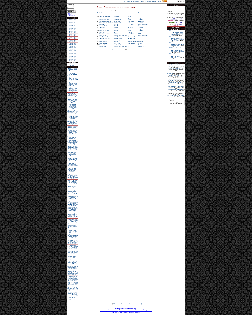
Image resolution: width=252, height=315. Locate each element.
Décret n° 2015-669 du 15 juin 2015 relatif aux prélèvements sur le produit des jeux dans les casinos (72, 81)
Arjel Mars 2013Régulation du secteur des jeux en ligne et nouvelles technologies (72, 142)
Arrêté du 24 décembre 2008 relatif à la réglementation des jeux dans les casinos (73, 247)
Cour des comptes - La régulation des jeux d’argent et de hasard (72, 76)
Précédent (113, 50)
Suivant (132, 50)
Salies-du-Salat (103, 43)
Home (125, 1)
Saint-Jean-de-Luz (103, 18)
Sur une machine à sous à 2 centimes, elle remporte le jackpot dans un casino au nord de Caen (178, 38)
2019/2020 (72, 65)
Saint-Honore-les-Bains (105, 16)
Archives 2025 (72, 21)
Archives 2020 (72, 28)
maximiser (173, 24)
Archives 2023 (72, 24)
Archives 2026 (72, 19)
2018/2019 (72, 64)
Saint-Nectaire (102, 27)
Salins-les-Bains (103, 44)
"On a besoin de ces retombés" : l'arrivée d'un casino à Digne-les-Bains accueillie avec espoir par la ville (177, 33)
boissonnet (176, 25)
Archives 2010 (72, 43)
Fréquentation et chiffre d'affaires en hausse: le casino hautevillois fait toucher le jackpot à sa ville (177, 49)
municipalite (179, 22)
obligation (172, 22)
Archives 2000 (72, 58)
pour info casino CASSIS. (175, 75)
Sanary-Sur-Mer (103, 46)
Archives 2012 (72, 40)
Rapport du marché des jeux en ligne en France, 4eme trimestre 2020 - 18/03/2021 (72, 71)
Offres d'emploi (147, 1)
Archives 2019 (72, 29)
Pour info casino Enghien (175, 82)
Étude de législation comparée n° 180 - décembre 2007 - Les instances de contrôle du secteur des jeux (73, 272)
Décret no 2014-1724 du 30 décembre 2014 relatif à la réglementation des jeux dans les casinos (72, 122)
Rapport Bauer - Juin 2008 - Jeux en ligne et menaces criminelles (73, 253)
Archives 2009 (72, 44)
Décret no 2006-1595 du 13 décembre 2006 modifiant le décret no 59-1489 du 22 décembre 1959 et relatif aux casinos (72, 290)
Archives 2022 (72, 25)
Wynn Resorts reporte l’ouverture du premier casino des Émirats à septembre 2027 (176, 55)
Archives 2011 (72, 41)
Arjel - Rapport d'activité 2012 (72, 138)
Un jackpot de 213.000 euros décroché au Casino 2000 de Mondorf (177, 44)
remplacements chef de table (175, 92)
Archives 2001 (72, 56)
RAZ (98, 10)
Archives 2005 (72, 50)
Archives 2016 (72, 34)
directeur (181, 20)
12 (129, 50)
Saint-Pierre (102, 32)
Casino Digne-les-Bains (176, 19)
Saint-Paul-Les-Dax (104, 30)
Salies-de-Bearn (103, 41)
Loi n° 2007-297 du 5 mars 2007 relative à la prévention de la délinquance (73, 284)
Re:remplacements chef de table (175, 86)
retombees (171, 20)
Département (131, 12)
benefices (179, 24)
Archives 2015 (72, 35)
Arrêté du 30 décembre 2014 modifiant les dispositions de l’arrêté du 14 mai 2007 (73, 105)
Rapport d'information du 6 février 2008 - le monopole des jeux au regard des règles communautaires (72, 266)
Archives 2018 (72, 31)
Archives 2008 (72, 46)
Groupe (140, 12)
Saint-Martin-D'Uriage (104, 25)
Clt (98, 12)
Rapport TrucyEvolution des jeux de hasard (73, 299)
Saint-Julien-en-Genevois (105, 21)
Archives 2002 (72, 55)
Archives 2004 (72, 52)
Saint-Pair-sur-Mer (103, 29)
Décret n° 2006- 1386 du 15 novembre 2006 (72, 295)
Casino (101, 12)
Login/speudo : (70, 4)
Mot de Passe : (70, 7)
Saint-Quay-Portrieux (104, 33)
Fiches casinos (135, 1)
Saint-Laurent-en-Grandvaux (106, 22)
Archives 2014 (72, 37)
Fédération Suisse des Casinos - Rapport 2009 (72, 229)
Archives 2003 (72, 53)
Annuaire (154, 1)
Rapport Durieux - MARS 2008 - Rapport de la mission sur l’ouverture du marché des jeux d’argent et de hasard (73, 259)
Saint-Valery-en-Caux (104, 38)
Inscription (69, 13)
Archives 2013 (72, 38)
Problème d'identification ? (71, 15)
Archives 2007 (72, 47)
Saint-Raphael (102, 35)
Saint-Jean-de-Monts (104, 19)
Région (115, 12)
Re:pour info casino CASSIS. (175, 68)
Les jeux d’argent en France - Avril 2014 (72, 127)
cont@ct (159, 1)
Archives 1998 (72, 60)
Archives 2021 (72, 27)
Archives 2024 (72, 22)
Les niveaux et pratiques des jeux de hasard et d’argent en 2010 (73, 190)
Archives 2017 (72, 32)
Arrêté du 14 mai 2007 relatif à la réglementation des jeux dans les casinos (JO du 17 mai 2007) (73, 278)
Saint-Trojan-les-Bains (104, 36)
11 (128, 50)
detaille (176, 20)
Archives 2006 (72, 49)
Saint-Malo (101, 24)
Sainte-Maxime (103, 40)
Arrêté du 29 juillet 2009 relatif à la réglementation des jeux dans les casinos (73, 233)
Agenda (141, 1)
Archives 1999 (72, 59)
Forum (128, 1)
